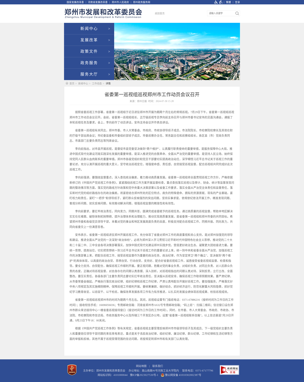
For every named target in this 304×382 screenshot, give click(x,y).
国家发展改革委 (75, 2)
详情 (108, 83)
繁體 (228, 2)
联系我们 (157, 366)
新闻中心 (89, 29)
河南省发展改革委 (98, 2)
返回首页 (160, 13)
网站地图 (141, 366)
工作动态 (97, 83)
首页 (71, 83)
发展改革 (89, 40)
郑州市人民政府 (120, 2)
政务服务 (89, 63)
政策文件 (89, 51)
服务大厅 (89, 74)
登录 (237, 2)
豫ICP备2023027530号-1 (144, 375)
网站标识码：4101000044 (113, 375)
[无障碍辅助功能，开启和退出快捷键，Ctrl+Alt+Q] (218, 2)
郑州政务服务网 (141, 2)
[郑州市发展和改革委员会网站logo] (103, 13)
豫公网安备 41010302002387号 (182, 375)
